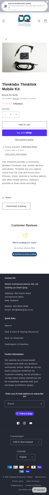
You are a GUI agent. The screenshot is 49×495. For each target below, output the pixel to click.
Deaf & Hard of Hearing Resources (21, 332)
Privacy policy (18, 481)
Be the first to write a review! (24, 254)
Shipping (15, 98)
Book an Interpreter (14, 338)
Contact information (33, 485)
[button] (3, 21)
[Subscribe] (41, 403)
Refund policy (40, 477)
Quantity (6, 109)
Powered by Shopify (25, 477)
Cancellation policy (26, 489)
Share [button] (8, 197)
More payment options (24, 139)
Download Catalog (16, 206)
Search (8, 326)
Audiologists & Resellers (17, 344)
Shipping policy (17, 485)
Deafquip (13, 477)
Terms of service (32, 481)
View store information (16, 154)
